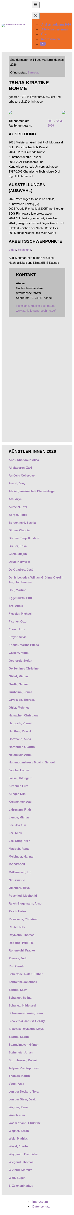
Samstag (33, 72)
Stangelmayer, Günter (24, 1044)
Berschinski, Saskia (22, 522)
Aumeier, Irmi (18, 507)
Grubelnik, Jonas (20, 692)
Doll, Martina (17, 590)
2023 (58, 120)
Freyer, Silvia (17, 637)
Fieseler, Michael (20, 613)
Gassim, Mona (18, 652)
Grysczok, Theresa (22, 699)
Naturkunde (17, 880)
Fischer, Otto (17, 621)
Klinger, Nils (17, 793)
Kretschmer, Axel (20, 801)
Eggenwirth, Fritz (21, 598)
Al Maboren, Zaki (20, 467)
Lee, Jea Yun (17, 825)
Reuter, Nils (17, 927)
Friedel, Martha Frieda (24, 645)
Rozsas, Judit (18, 958)
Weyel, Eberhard (20, 1146)
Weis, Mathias (18, 1138)
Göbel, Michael (19, 676)
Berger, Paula (18, 514)
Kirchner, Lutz (18, 786)
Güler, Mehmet (19, 707)
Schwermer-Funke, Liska (26, 1013)
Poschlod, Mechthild (23, 895)
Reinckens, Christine (23, 919)
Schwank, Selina (20, 997)
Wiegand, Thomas (21, 1162)
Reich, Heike (17, 911)
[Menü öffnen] (36, 5)
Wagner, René (18, 1107)
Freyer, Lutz (17, 629)
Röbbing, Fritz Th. (21, 942)
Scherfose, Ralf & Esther (26, 974)
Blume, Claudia (19, 530)
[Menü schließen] (36, 16)
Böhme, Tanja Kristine (24, 538)
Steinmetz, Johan (21, 1052)
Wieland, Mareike (20, 1170)
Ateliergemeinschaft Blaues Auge (31, 491)
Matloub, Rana (19, 848)
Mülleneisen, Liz (20, 872)
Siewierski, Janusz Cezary (27, 1021)
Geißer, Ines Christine (23, 668)
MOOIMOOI (17, 864)
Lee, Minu (15, 833)
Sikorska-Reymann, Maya (26, 1028)
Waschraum (17, 1115)
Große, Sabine (18, 684)
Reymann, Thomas (21, 935)
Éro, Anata (16, 605)
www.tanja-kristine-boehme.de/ (36, 310)
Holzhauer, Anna (20, 754)
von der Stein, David (23, 1099)
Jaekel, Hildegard (20, 778)
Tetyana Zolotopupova (24, 1068)
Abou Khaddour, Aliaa (24, 460)
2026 (51, 125)
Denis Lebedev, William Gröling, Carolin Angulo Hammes (36, 580)
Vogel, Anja (16, 1083)
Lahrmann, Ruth (20, 809)
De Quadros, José (21, 569)
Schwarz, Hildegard (22, 1005)
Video (12, 249)
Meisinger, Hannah (21, 856)
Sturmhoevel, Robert (23, 1060)
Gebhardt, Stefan (20, 660)
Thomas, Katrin (19, 1075)
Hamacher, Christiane (23, 715)
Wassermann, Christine (25, 1123)
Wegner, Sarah (19, 1130)
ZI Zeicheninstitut (21, 1185)
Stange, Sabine (19, 1036)
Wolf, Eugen (17, 1177)
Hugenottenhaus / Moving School (32, 762)
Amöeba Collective (22, 475)
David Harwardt (19, 561)
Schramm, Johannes (23, 982)
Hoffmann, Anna (20, 739)
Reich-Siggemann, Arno (25, 903)
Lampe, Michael (19, 817)
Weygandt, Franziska (23, 1154)
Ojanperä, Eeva (19, 887)
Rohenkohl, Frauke (22, 950)
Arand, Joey (17, 483)
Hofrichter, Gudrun (22, 746)
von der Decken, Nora (23, 1091)
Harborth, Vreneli (20, 723)
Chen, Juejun (18, 554)
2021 (51, 120)
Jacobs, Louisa (19, 770)
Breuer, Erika (18, 546)
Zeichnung (24, 249)
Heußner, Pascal (20, 731)
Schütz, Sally (18, 989)
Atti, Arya (15, 499)
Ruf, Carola (16, 966)
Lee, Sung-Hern (19, 840)
